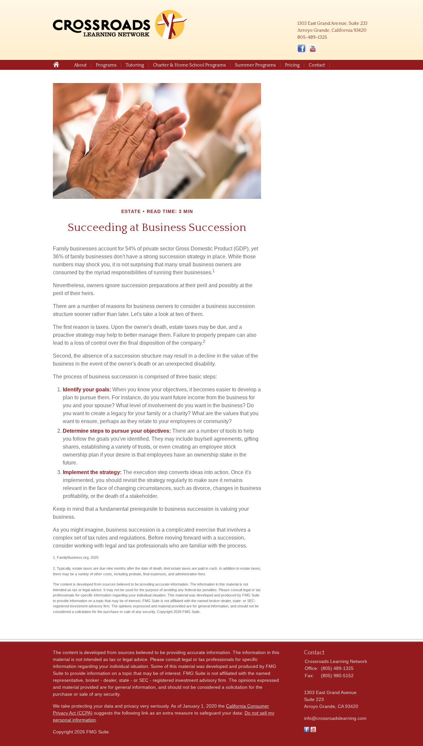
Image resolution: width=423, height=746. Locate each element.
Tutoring (135, 65)
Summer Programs (255, 65)
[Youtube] (313, 730)
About (80, 65)
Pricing (292, 65)
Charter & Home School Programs (189, 65)
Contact (317, 65)
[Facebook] (306, 730)
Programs (106, 65)
